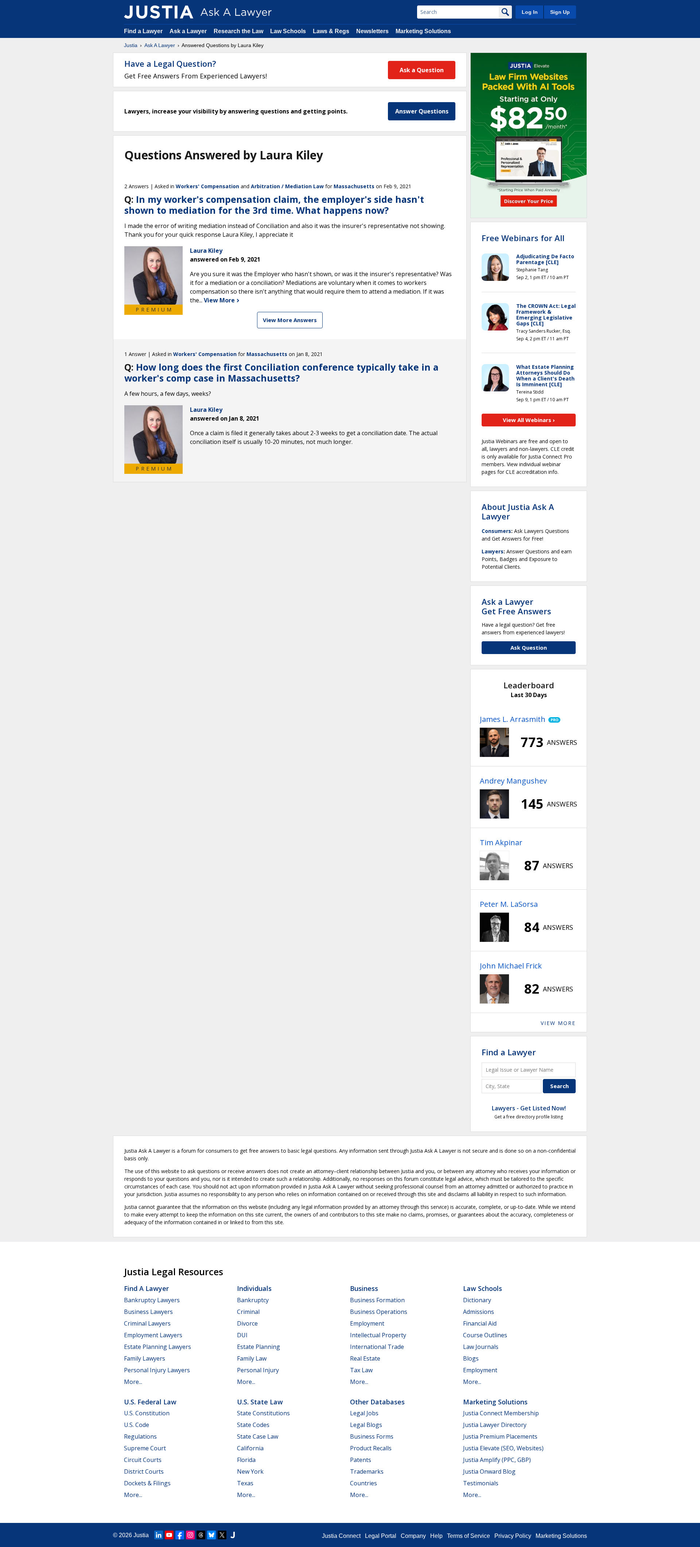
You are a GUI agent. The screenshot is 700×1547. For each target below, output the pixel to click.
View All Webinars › (529, 420)
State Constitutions (263, 1413)
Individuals (254, 1288)
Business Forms (371, 1436)
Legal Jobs (364, 1413)
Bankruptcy (253, 1300)
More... (133, 1382)
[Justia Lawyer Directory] (232, 1535)
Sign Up (560, 12)
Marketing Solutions (423, 31)
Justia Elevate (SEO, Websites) (503, 1448)
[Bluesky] (211, 1535)
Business (364, 1288)
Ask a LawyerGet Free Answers (516, 606)
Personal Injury (258, 1370)
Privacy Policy (512, 1536)
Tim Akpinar (501, 842)
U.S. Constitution (147, 1413)
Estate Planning (258, 1347)
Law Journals (480, 1347)
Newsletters (372, 31)
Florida (246, 1460)
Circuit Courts (143, 1460)
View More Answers (290, 320)
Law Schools (288, 31)
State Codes (253, 1425)
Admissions (478, 1312)
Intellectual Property (378, 1335)
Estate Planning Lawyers (157, 1347)
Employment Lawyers (153, 1335)
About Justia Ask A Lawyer (518, 511)
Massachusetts (354, 186)
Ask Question (528, 647)
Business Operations (378, 1312)
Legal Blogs (366, 1425)
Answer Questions (421, 111)
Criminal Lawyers (147, 1323)
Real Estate (365, 1358)
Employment (367, 1323)
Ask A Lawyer (159, 45)
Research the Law (238, 31)
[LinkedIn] (158, 1535)
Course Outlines (485, 1335)
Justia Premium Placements (500, 1436)
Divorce (247, 1323)
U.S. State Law (260, 1401)
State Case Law (257, 1436)
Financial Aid (480, 1323)
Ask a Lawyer (189, 31)
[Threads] (201, 1535)
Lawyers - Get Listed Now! (529, 1108)
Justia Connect (341, 1536)
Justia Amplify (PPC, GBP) (497, 1460)
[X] (222, 1535)
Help (436, 1536)
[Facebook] (179, 1535)
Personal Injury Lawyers (157, 1370)
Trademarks (367, 1471)
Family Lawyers (144, 1358)
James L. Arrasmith (512, 719)
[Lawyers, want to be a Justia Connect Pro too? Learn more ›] (552, 719)
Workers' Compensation (207, 186)
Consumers (496, 530)
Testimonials (480, 1483)
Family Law (252, 1358)
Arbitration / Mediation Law (287, 186)
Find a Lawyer (143, 31)
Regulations (140, 1436)
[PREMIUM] (153, 275)
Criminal (248, 1312)
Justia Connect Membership (501, 1413)
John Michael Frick (511, 966)
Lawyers (492, 551)
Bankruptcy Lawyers (152, 1300)
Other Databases (377, 1401)
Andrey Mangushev (513, 781)
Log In (530, 12)
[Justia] (158, 12)
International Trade (377, 1347)
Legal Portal (380, 1536)
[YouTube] (169, 1535)
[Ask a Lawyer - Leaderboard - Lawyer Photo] (494, 742)
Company (413, 1536)
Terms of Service (468, 1536)
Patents (360, 1460)
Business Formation (377, 1300)
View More (220, 300)
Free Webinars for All (523, 238)
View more (558, 1023)
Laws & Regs (331, 31)
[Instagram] (190, 1535)
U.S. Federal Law (150, 1401)
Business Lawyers (148, 1312)
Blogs (471, 1358)
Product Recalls (371, 1448)
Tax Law (361, 1370)
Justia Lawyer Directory (494, 1425)
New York (250, 1471)
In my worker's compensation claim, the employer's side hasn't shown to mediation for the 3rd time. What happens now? (274, 204)
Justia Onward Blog (489, 1471)
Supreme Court (145, 1448)
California (250, 1448)
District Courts (144, 1471)
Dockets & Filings (147, 1483)
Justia (130, 45)
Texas (245, 1483)
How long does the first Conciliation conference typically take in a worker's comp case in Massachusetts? (281, 372)
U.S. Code (136, 1425)
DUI (242, 1335)
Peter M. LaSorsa (509, 904)
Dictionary (477, 1300)
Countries (363, 1483)
